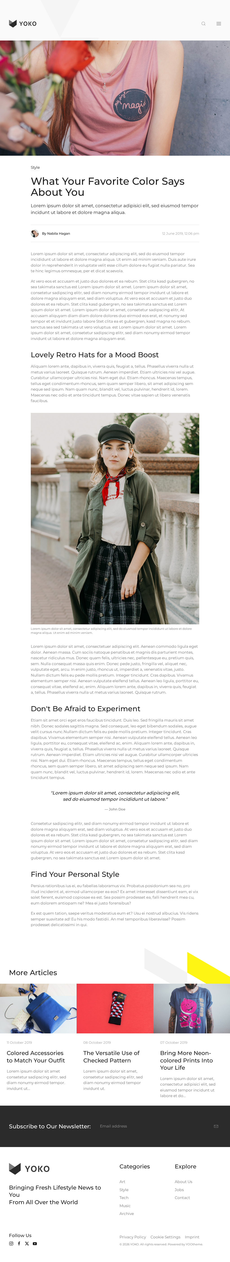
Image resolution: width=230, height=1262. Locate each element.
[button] (203, 23)
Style (35, 167)
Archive (126, 1213)
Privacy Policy (132, 1237)
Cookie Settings (165, 1237)
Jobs (179, 1190)
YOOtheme (194, 1244)
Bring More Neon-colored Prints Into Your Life (186, 1060)
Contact (182, 1197)
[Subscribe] (216, 1126)
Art (122, 1181)
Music (125, 1206)
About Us (183, 1181)
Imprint (192, 1237)
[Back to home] (22, 23)
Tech (123, 1197)
